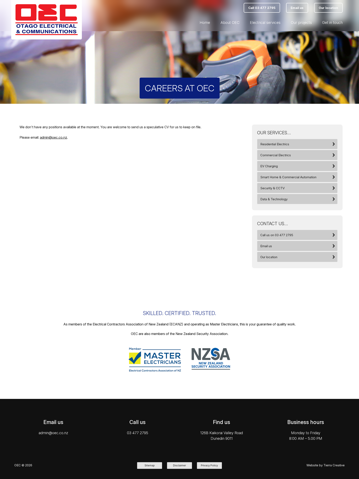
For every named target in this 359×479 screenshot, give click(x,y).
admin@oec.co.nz (53, 137)
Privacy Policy (209, 465)
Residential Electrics (274, 144)
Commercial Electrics (275, 155)
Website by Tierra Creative (325, 465)
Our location (268, 257)
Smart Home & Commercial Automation (288, 177)
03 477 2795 (137, 433)
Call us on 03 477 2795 (276, 235)
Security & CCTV (272, 188)
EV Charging (269, 166)
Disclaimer (179, 465)
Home (205, 22)
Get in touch (332, 22)
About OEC (230, 22)
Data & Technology (274, 199)
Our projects (301, 22)
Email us (266, 246)
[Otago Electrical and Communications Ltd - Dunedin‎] (46, 19)
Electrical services (265, 22)
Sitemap (150, 465)
